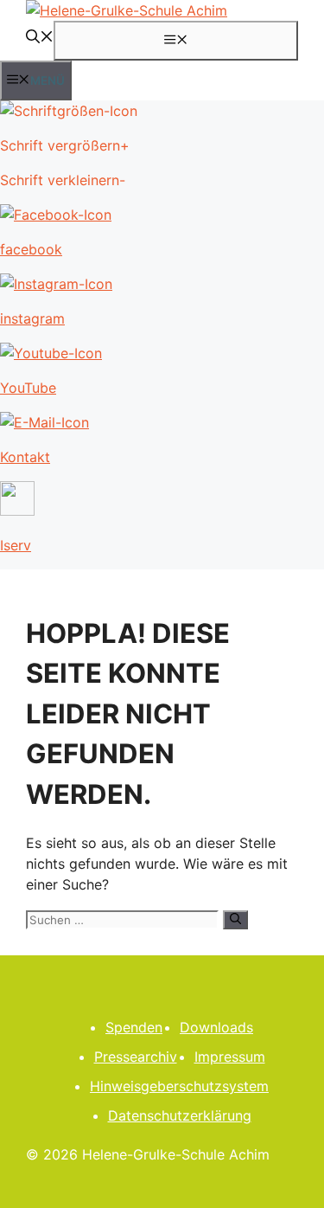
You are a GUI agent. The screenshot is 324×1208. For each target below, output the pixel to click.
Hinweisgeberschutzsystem (179, 1086)
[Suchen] (235, 919)
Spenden (133, 1027)
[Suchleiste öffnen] (40, 38)
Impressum (229, 1056)
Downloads (216, 1027)
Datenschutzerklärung (179, 1115)
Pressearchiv (135, 1056)
